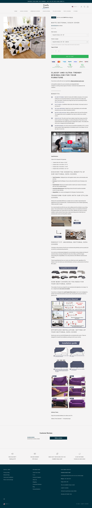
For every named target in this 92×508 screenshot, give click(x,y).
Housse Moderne (36, 489)
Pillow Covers (57, 11)
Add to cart (70, 56)
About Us (35, 479)
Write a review (58, 438)
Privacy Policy (6, 472)
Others (76, 11)
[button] (54, 25)
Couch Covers (24, 11)
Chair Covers (46, 11)
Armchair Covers (35, 11)
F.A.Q (34, 474)
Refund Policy (6, 474)
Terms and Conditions (8, 477)
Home (15, 11)
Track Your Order (36, 472)
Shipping (35, 482)
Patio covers (67, 11)
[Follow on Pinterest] (4, 499)
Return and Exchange (8, 479)
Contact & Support (37, 477)
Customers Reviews (37, 484)
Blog (34, 486)
